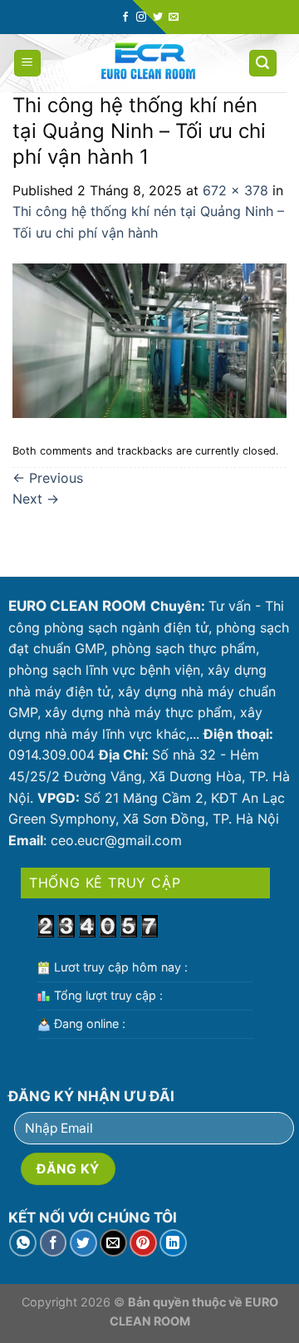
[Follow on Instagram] (141, 17)
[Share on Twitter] (83, 1243)
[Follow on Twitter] (158, 17)
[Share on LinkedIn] (173, 1243)
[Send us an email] (174, 17)
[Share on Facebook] (53, 1243)
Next (35, 498)
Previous (47, 478)
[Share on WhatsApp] (23, 1243)
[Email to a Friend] (113, 1243)
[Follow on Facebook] (125, 17)
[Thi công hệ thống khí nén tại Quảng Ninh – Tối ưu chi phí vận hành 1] (149, 340)
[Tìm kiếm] (263, 63)
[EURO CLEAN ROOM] (148, 63)
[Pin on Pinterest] (143, 1243)
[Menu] (28, 63)
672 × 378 (235, 190)
